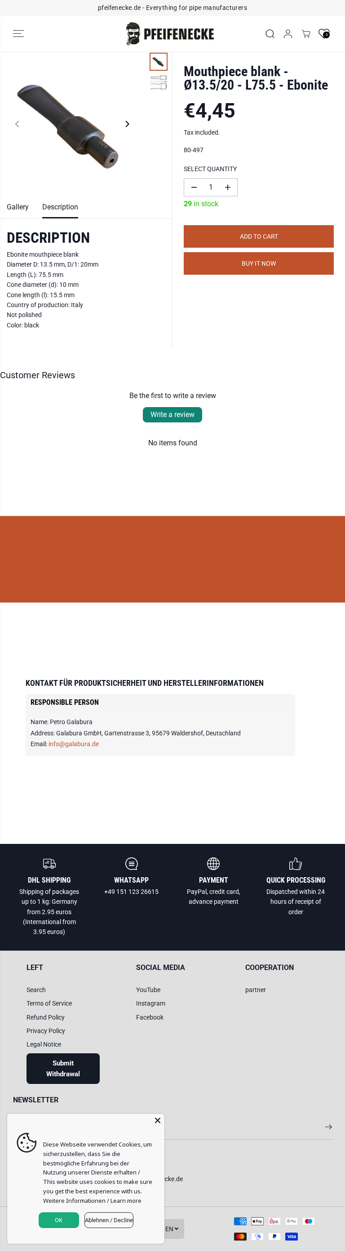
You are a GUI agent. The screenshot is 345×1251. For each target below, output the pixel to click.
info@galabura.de (74, 744)
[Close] (157, 1120)
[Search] (270, 34)
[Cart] (306, 34)
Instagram (150, 1003)
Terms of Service (49, 1003)
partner (255, 989)
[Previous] (17, 123)
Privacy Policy (46, 1030)
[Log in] (288, 34)
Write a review (172, 414)
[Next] (126, 123)
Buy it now (259, 263)
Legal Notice (44, 1044)
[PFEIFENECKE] (170, 33)
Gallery (18, 207)
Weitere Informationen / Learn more (92, 1201)
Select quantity (210, 168)
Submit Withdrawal (63, 1068)
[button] (18, 34)
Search (36, 989)
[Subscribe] (328, 1128)
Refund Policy (46, 1017)
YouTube (148, 989)
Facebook (150, 1017)
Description (60, 207)
